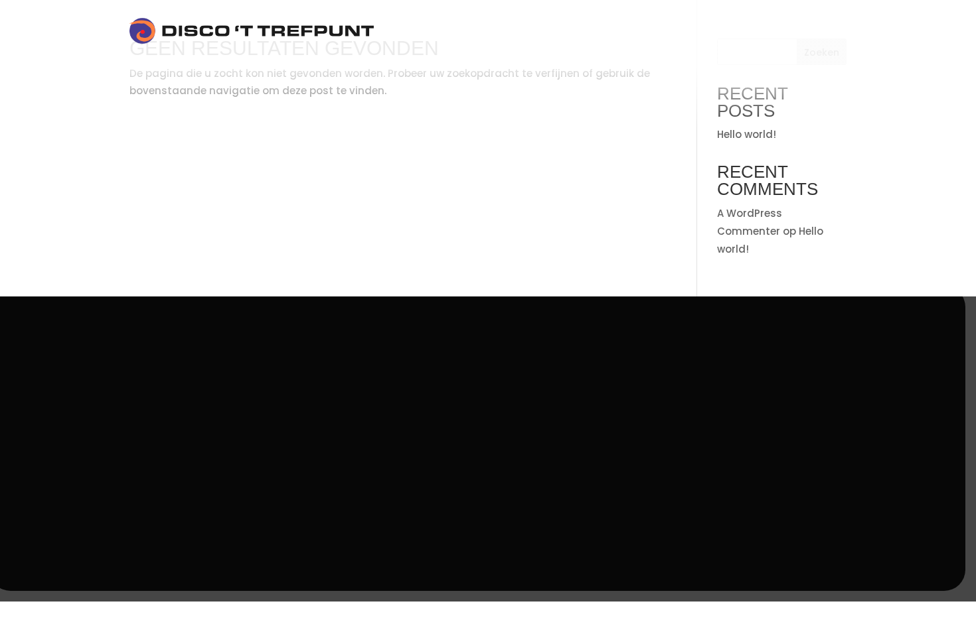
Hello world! (746, 134)
